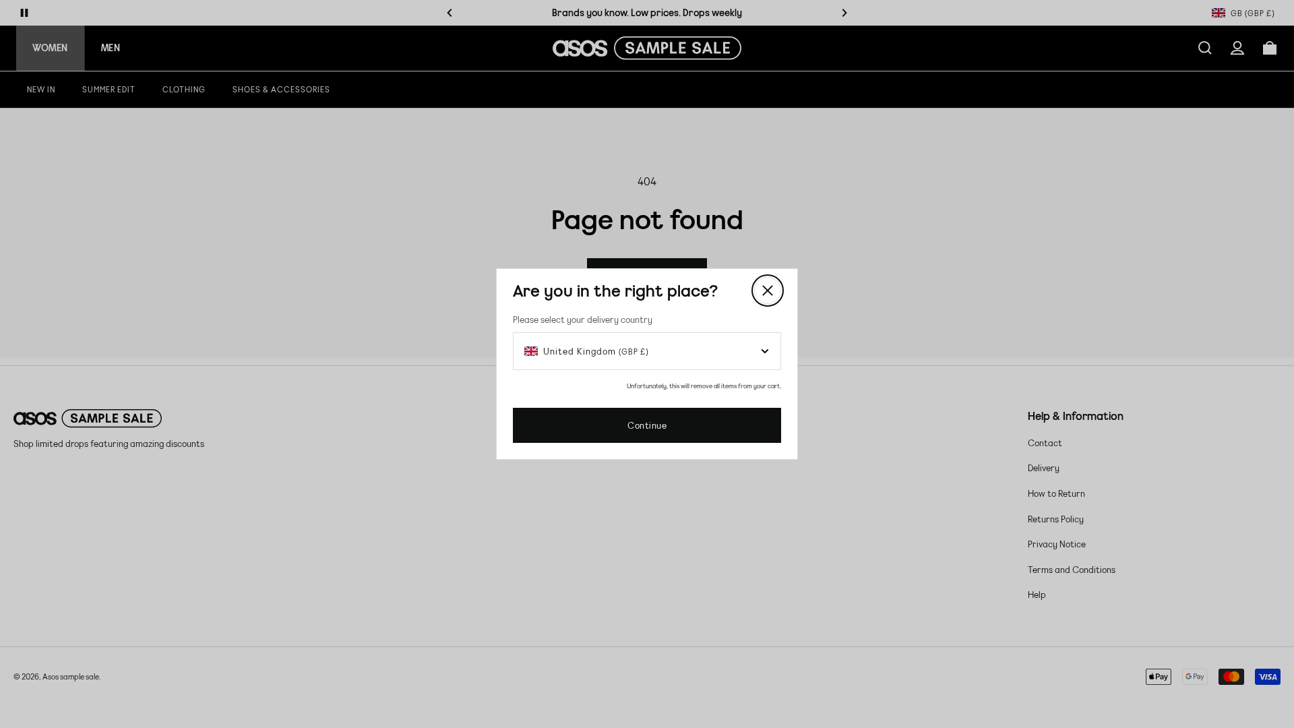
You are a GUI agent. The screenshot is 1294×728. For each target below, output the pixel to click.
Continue (647, 425)
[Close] (767, 290)
